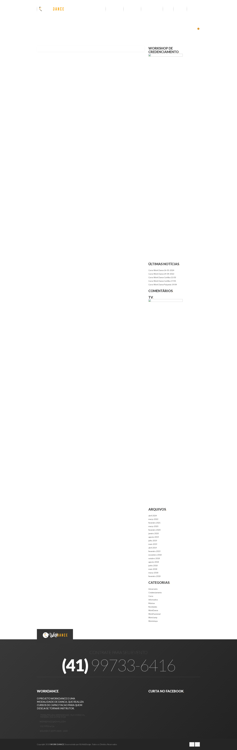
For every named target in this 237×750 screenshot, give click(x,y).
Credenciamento (155, 592)
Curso (150, 596)
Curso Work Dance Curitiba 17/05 (162, 281)
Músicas (151, 603)
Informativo (153, 600)
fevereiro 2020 (154, 530)
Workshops (153, 621)
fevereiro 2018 (154, 576)
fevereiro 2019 (154, 551)
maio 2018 (152, 569)
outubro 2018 (154, 558)
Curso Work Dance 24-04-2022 (161, 274)
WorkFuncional (154, 614)
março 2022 (153, 519)
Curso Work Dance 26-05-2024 (161, 270)
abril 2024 (152, 516)
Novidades (152, 607)
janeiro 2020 (153, 533)
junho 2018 (153, 565)
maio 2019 (152, 544)
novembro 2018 (155, 555)
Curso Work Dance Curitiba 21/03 (162, 277)
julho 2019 (152, 540)
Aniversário (153, 589)
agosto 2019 (153, 537)
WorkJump (152, 617)
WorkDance (153, 610)
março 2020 (153, 526)
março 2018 (153, 573)
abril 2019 (152, 548)
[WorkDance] (50, 8)
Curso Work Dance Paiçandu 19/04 (162, 284)
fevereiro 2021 (154, 523)
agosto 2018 (153, 562)
